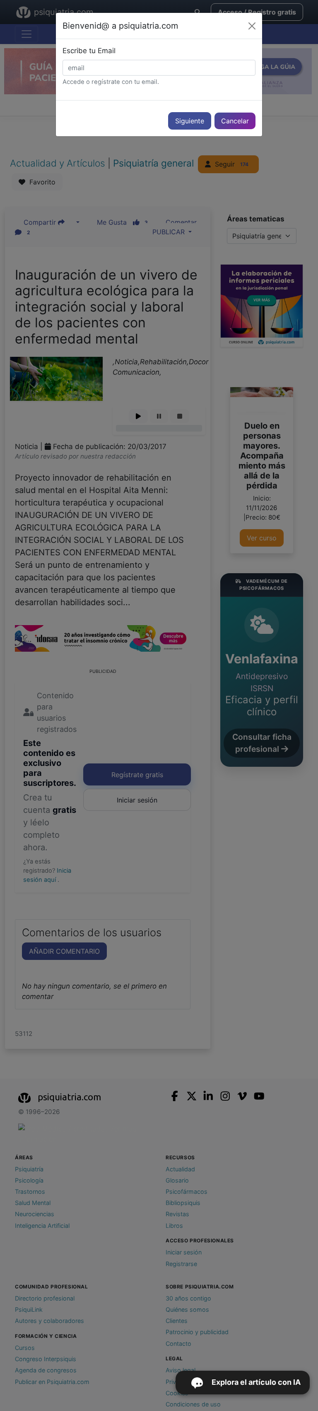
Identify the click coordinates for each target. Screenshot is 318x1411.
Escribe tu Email (89, 51)
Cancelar (235, 121)
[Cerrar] (252, 26)
